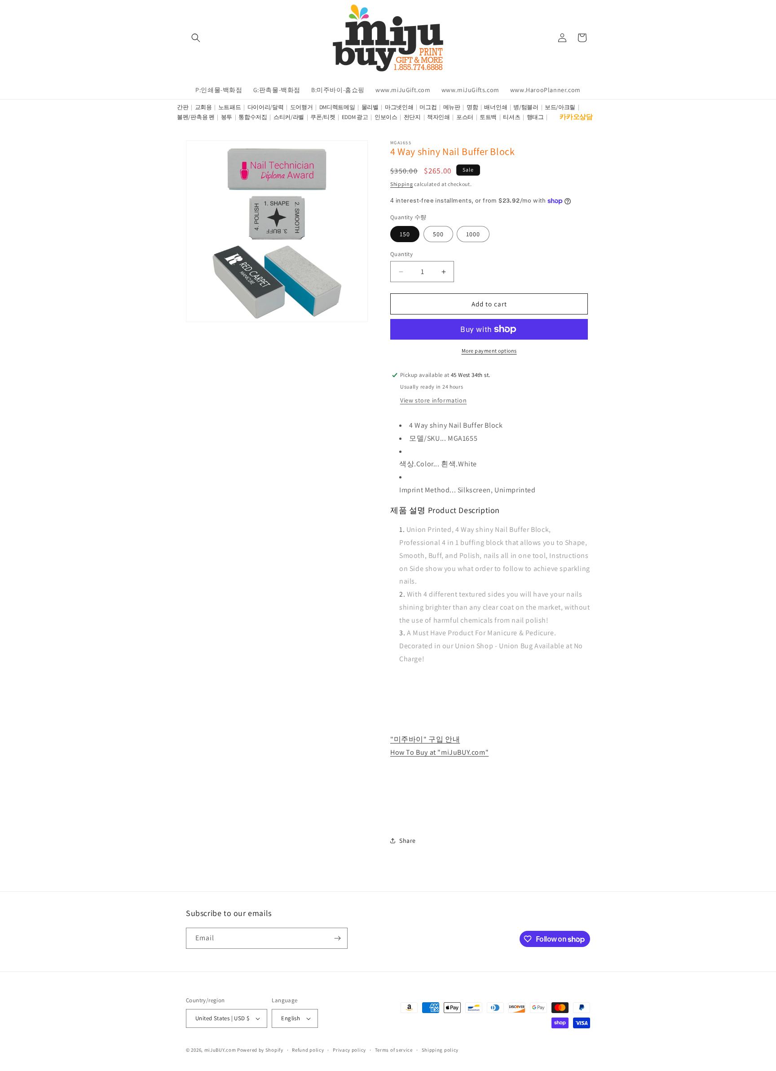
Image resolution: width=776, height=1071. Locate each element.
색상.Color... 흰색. (428, 464)
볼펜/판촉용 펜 (196, 117)
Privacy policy (349, 1050)
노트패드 (229, 107)
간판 (182, 107)
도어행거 (301, 107)
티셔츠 (511, 117)
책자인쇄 (438, 117)
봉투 (226, 117)
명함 (472, 107)
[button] (196, 38)
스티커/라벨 (288, 117)
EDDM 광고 (355, 117)
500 (438, 234)
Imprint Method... (427, 490)
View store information (433, 400)
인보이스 (386, 117)
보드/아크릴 (560, 107)
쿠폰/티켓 (322, 117)
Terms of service (394, 1050)
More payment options (489, 350)
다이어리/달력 (265, 107)
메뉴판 (451, 107)
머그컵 (427, 107)
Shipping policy (440, 1050)
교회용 (203, 107)
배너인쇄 (495, 107)
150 (405, 234)
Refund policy (308, 1050)
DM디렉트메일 (337, 107)
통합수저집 (252, 117)
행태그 (535, 117)
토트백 (488, 117)
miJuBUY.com (220, 1050)
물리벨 (370, 107)
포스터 (464, 117)
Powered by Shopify (260, 1050)
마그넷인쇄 (399, 107)
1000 (473, 234)
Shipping (401, 184)
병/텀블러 (525, 107)
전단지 (412, 117)
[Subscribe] (337, 938)
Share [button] (407, 840)
